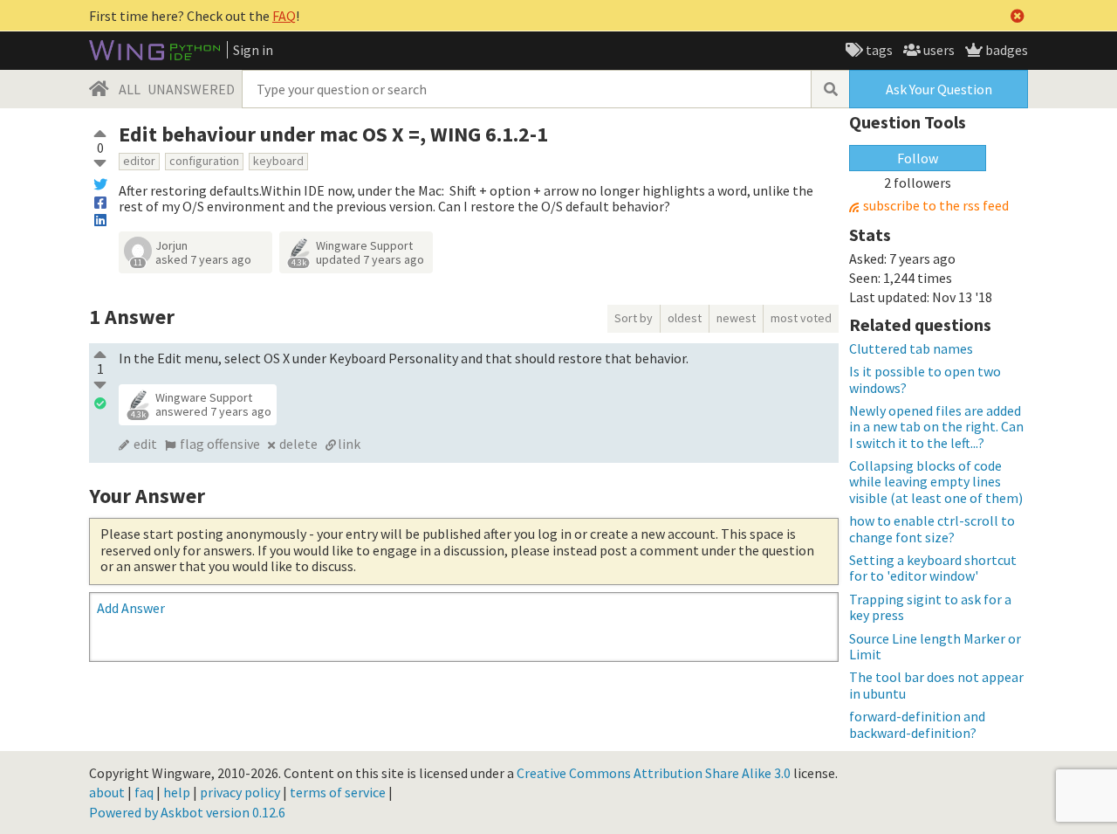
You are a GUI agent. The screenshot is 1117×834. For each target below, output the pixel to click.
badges (1005, 50)
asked (203, 259)
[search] (830, 89)
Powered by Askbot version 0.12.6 (187, 812)
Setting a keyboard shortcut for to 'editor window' (933, 567)
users (938, 50)
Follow (917, 158)
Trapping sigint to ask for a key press (930, 607)
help (176, 792)
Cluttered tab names (911, 348)
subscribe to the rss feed (936, 205)
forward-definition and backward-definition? (917, 724)
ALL (129, 89)
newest (736, 318)
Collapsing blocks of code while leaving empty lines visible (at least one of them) (936, 482)
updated (370, 259)
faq (144, 792)
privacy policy (240, 792)
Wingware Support (364, 245)
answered (213, 411)
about (107, 792)
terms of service (338, 792)
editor (139, 161)
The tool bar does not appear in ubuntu (936, 684)
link (349, 443)
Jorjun (171, 245)
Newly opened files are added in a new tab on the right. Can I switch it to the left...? (936, 426)
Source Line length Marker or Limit (935, 646)
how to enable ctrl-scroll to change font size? (932, 528)
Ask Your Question (939, 89)
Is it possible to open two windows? (925, 379)
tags (878, 50)
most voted (801, 318)
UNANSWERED (191, 89)
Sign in (253, 50)
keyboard (278, 161)
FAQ (284, 15)
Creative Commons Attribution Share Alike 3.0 (654, 773)
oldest (685, 318)
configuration (204, 161)
